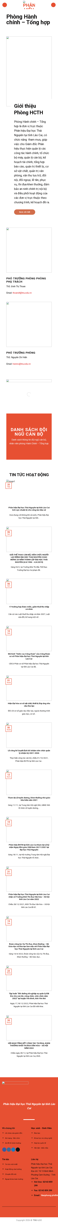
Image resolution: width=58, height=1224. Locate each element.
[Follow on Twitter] (13, 1149)
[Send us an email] (18, 1149)
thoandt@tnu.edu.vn (22, 293)
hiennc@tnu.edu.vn (22, 364)
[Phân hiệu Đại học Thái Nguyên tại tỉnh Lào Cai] (29, 5)
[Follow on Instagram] (9, 1149)
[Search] (53, 5)
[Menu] (4, 5)
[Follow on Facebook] (4, 1149)
